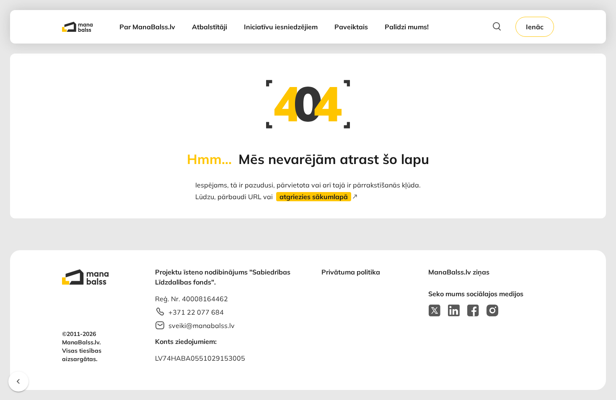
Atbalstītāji (209, 27)
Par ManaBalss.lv (147, 27)
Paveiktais (351, 27)
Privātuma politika (350, 272)
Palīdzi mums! (407, 27)
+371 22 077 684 (196, 312)
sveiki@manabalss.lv (201, 325)
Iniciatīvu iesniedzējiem (281, 27)
